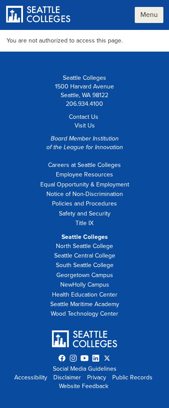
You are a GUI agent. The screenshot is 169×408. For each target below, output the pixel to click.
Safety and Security (84, 213)
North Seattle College (84, 246)
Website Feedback (83, 386)
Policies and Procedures (84, 203)
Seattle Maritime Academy (84, 304)
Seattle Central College (84, 255)
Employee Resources (84, 174)
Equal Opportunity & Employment (84, 184)
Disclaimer (67, 377)
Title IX (84, 223)
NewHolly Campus (84, 284)
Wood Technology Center (84, 313)
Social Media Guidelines (85, 368)
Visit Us (85, 125)
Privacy (96, 377)
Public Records (132, 377)
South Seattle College (85, 265)
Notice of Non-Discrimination (84, 194)
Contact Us (83, 117)
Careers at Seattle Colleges (84, 165)
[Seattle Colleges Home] (38, 15)
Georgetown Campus (84, 275)
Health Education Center (84, 294)
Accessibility (30, 377)
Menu (149, 14)
